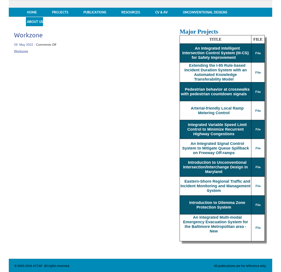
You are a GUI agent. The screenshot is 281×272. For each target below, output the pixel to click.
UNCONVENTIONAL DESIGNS (205, 12)
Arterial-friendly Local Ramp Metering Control (217, 110)
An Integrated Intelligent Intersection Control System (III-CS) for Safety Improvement (215, 53)
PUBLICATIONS (94, 12)
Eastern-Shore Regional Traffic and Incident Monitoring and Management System (215, 186)
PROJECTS (60, 12)
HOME (32, 12)
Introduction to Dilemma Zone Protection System (217, 204)
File (258, 53)
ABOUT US (35, 21)
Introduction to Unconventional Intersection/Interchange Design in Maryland (215, 167)
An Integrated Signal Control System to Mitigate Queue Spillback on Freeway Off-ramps (215, 148)
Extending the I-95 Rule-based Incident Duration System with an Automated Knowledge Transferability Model (215, 72)
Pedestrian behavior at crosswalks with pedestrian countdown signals (215, 91)
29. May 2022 (23, 44)
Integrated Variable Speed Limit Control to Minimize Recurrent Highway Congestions (217, 129)
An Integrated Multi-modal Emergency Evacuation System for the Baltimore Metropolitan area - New (215, 224)
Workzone (28, 35)
